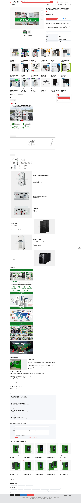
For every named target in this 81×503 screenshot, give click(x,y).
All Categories (13, 4)
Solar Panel (43, 383)
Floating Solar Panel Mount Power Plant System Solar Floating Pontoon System (45, 88)
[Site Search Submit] (51, 2)
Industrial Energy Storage (21, 484)
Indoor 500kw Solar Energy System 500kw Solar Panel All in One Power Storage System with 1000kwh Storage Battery (15, 58)
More (11, 492)
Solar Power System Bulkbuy (52, 490)
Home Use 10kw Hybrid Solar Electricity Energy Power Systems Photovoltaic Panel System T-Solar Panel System (45, 58)
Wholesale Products (40, 497)
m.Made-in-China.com (42, 498)
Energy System (20, 488)
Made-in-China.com (37, 498)
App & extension (60, 4)
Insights (58, 497)
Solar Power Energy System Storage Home (41, 490)
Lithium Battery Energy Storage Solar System (17, 490)
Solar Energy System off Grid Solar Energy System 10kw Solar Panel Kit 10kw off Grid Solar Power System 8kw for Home (55, 88)
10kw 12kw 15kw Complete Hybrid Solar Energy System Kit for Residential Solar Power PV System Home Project (65, 58)
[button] (49, 1)
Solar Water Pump (15, 384)
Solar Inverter (40, 383)
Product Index (54, 497)
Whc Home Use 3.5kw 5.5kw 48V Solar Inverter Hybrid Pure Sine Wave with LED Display (15, 473)
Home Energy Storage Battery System (29, 490)
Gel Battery (30, 383)
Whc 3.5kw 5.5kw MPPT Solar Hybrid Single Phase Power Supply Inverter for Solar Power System (15, 456)
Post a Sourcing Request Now (33, 437)
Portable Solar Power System (36, 488)
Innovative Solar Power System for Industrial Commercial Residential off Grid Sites (35, 73)
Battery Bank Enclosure (30, 484)
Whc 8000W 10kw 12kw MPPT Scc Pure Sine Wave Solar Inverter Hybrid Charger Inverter (40, 456)
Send (16, 437)
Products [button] (23, 1)
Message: (13, 430)
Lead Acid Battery (25, 383)
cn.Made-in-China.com (48, 498)
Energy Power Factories (27, 488)
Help (55, 4)
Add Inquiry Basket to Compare (27, 35)
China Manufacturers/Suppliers (33, 497)
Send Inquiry (52, 18)
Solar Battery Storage (13, 484)
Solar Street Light (47, 383)
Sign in (70, 2)
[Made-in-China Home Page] (14, 2)
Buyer (51, 4)
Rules (70, 4)
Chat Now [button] (65, 18)
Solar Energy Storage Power (45, 488)
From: (14, 426)
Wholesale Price (45, 497)
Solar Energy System (35, 383)
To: (14, 428)
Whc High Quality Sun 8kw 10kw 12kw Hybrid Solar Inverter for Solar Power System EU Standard (65, 473)
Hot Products (23, 497)
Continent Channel (50, 497)
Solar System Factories (14, 488)
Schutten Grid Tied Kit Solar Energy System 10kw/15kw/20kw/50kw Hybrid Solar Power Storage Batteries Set (55, 73)
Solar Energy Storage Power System (55, 488)
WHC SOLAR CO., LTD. (50, 11)
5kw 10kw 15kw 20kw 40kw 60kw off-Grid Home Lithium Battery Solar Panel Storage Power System (14, 73)
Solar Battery (16, 383)
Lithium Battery (21, 383)
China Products (27, 497)
